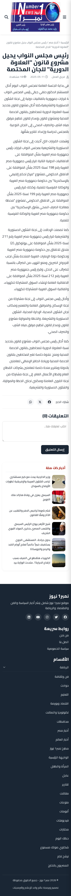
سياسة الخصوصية (58, 648)
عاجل (65, 775)
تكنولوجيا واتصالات (57, 712)
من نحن (64, 635)
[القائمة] (64, 17)
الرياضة (64, 667)
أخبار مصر (53, 42)
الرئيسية (65, 42)
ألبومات (64, 811)
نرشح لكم (63, 856)
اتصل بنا (64, 642)
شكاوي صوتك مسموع (54, 847)
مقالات (64, 793)
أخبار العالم (62, 739)
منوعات (64, 802)
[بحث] (6, 17)
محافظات (63, 721)
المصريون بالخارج (58, 865)
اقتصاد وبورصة (59, 703)
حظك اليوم (62, 838)
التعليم (65, 694)
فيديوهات (62, 820)
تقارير (65, 784)
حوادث (65, 685)
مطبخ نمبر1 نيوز (59, 748)
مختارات (64, 829)
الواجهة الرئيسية (59, 757)
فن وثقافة (62, 676)
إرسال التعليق (55, 449)
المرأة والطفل (60, 766)
